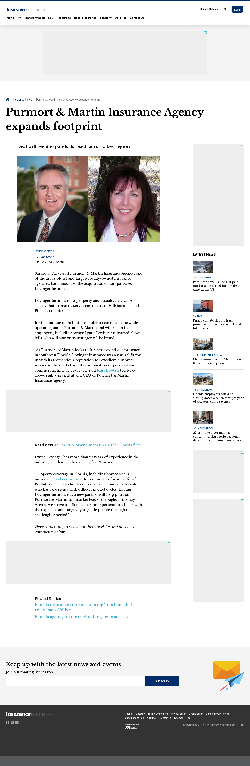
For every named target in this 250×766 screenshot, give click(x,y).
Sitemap (179, 717)
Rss (188, 717)
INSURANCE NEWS (203, 277)
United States (208, 9)
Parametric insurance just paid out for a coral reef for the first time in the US (216, 285)
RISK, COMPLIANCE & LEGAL (208, 355)
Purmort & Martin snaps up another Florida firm (98, 445)
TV (19, 17)
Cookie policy (196, 713)
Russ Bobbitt (108, 370)
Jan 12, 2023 (43, 262)
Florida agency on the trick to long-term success (81, 617)
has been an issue (68, 479)
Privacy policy (178, 713)
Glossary (140, 713)
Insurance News (22, 99)
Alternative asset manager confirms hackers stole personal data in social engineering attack (217, 436)
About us (152, 717)
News (10, 17)
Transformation (34, 17)
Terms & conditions (158, 713)
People (128, 713)
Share (60, 262)
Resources (64, 17)
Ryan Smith (46, 257)
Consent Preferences (217, 713)
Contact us (165, 717)
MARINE (197, 316)
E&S (50, 17)
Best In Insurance (85, 17)
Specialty (106, 17)
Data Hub (121, 17)
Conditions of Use (134, 717)
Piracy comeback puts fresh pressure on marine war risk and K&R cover (217, 324)
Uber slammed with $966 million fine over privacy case (217, 361)
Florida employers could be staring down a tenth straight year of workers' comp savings (218, 397)
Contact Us (137, 17)
